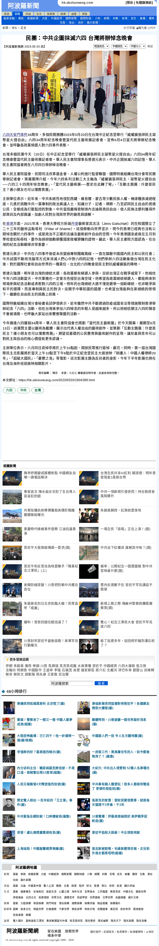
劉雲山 (138, 670)
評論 (28, 13)
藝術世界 (141, 891)
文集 (66, 885)
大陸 (45, 18)
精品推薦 (102, 903)
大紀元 (73, 372)
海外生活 (77, 891)
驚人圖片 (18, 920)
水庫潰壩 (84, 666)
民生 (134, 18)
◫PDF (152, 27)
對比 (104, 885)
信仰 (81, 22)
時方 (56, 372)
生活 (39, 13)
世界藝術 (95, 897)
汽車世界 (64, 909)
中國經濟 (56, 18)
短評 (81, 885)
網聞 (106, 18)
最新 (9, 18)
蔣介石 (101, 670)
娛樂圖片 (115, 903)
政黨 (74, 885)
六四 (6, 135)
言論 (23, 885)
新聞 (17, 13)
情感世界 (38, 909)
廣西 (28, 666)
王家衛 (52, 674)
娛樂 (63, 13)
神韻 (36, 666)
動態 (58, 885)
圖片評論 (129, 885)
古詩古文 (31, 897)
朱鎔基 (19, 666)
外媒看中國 (34, 885)
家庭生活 (51, 891)
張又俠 (141, 666)
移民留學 (77, 909)
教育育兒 (115, 891)
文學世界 (108, 897)
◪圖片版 (141, 27)
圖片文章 (133, 897)
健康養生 (26, 891)
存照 (111, 885)
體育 (152, 18)
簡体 (130, 2)
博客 (84, 13)
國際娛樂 (77, 903)
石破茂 (67, 670)
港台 (71, 22)
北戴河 (112, 670)
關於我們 (95, 931)
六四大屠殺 (126, 666)
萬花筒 (114, 909)
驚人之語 (48, 885)
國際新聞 (71, 18)
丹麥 (74, 224)
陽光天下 (116, 920)
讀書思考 (69, 897)
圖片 (92, 22)
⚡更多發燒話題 (17, 659)
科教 (115, 18)
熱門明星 (51, 903)
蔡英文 (19, 674)
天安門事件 (19, 135)
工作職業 (102, 891)
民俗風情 (18, 914)
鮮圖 (28, 914)
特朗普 (22, 670)
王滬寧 (48, 670)
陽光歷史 (90, 920)
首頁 (6, 13)
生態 (63, 22)
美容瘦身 (18, 897)
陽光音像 (141, 920)
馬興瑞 (53, 666)
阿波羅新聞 (23, 5)
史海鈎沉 (38, 891)
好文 (89, 885)
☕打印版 (129, 27)
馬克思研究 (76, 920)
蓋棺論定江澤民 (35, 920)
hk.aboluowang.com (77, 2)
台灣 (38, 390)
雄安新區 (88, 670)
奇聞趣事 (102, 909)
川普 (44, 666)
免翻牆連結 (144, 2)
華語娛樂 (38, 903)
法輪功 (11, 670)
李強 (57, 670)
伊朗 (9, 666)
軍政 (21, 18)
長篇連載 (120, 897)
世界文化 (56, 897)
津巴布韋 (125, 670)
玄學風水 (90, 891)
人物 (97, 18)
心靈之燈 (64, 891)
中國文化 (128, 891)
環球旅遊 (138, 909)
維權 (142, 18)
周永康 (41, 674)
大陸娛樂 (26, 903)
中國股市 (35, 670)
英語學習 (82, 897)
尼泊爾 (64, 674)
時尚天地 (90, 909)
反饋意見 (109, 931)
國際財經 (85, 18)
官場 (124, 18)
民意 (119, 885)
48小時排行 (16, 691)
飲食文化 (26, 909)
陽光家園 (129, 920)
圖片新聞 (26, 879)
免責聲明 (122, 931)
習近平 (97, 666)
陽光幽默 (103, 920)
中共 (23, 390)
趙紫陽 (30, 674)
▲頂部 (150, 931)
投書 (96, 885)
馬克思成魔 (68, 666)
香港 (9, 224)
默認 (150, 46)
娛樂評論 (90, 903)
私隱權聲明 (136, 931)
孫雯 (76, 670)
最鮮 (15, 909)
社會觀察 (51, 909)
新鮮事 (51, 13)
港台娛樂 (64, 903)
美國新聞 (32, 18)
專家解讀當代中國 (56, 920)
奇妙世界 (125, 909)
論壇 (74, 13)
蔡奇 (9, 674)
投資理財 (44, 897)
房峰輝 (149, 670)
